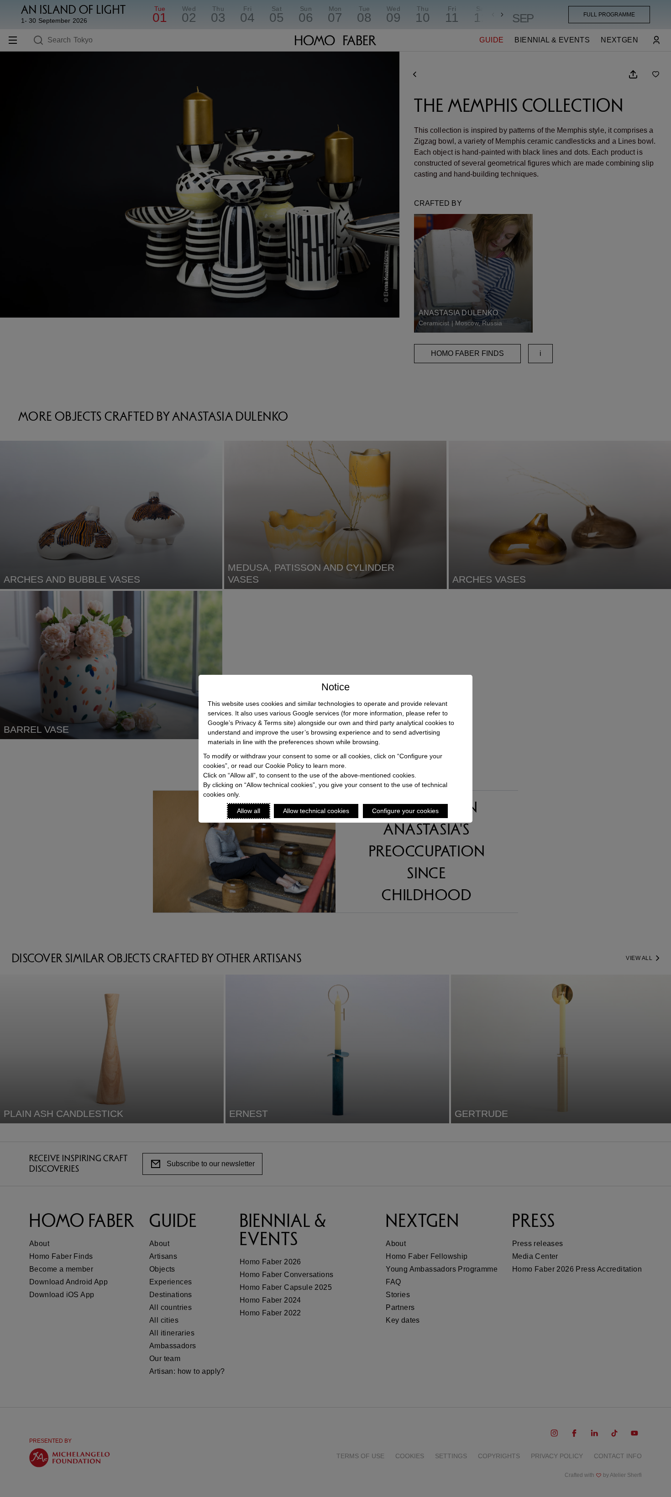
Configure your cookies (405, 810)
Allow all (248, 810)
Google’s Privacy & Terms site (251, 722)
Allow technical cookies (316, 810)
